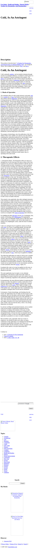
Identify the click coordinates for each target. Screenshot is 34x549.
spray (29, 242)
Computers (7, 442)
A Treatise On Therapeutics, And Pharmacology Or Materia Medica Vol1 (16, 63)
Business (6, 441)
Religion (6, 465)
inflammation (17, 217)
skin (24, 83)
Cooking (6, 450)
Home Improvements (9, 456)
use (22, 215)
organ (13, 285)
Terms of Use (13, 544)
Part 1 (21, 66)
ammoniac (28, 251)
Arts (5, 439)
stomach (17, 283)
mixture (7, 249)
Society (6, 468)
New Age (6, 459)
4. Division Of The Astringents (15, 334)
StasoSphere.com (12, 547)
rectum (17, 264)
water (4, 227)
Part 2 (27, 66)
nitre (12, 252)
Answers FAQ (8, 541)
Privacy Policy (5, 544)
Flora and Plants (8, 448)
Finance (6, 447)
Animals (6, 436)
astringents (16, 80)
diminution (14, 98)
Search (25, 544)
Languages (7, 457)
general (6, 97)
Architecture (7, 438)
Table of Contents (8, 336)
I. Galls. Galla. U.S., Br (13, 337)
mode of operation (19, 212)
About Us (20, 544)
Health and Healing (9, 453)
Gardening (6, 451)
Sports (5, 469)
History (6, 454)
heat (13, 97)
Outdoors (6, 472)
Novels (6, 460)
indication (14, 215)
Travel (5, 471)
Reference (6, 463)
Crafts (5, 444)
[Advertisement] (17, 32)
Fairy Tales (7, 445)
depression (6, 175)
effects (2, 78)
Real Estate (7, 462)
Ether (21, 236)
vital (32, 95)
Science (6, 466)
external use (4, 286)
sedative (12, 74)
